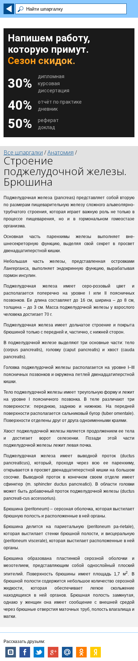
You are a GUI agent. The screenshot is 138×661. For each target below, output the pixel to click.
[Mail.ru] (67, 652)
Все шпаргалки (23, 152)
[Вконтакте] (10, 652)
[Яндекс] (95, 652)
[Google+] (53, 652)
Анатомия (60, 152)
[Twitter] (39, 652)
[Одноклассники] (81, 652)
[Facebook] (24, 652)
